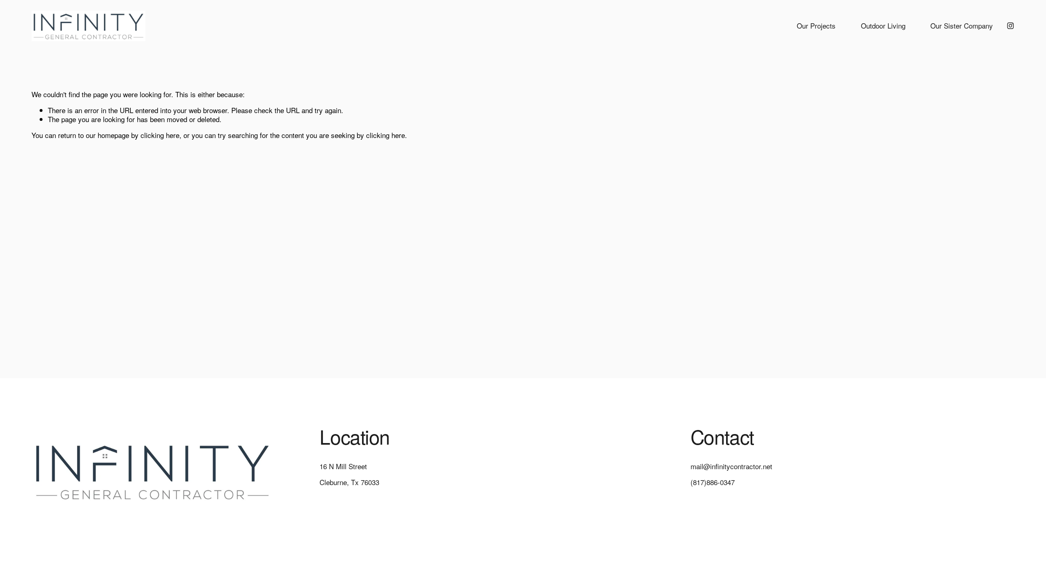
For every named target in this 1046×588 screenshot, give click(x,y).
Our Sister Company (961, 25)
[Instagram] (1010, 26)
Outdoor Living (883, 25)
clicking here (160, 135)
